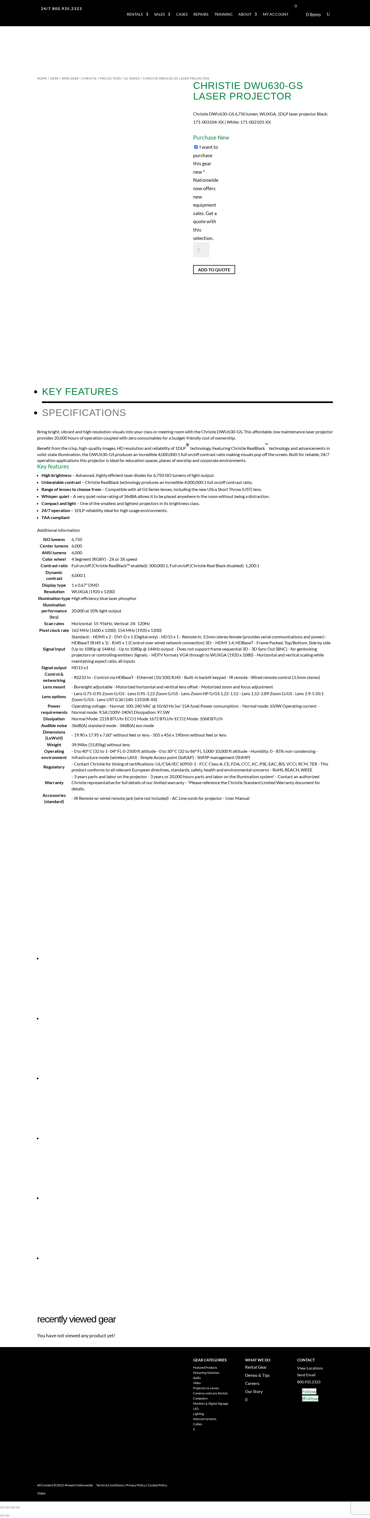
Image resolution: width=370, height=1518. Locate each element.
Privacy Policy (136, 1485)
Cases (181, 14)
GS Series (132, 78)
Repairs (200, 14)
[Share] (12, 1507)
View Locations (310, 1368)
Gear (54, 78)
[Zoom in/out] (2, 1507)
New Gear (70, 78)
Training (223, 14)
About (244, 14)
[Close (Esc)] (17, 1507)
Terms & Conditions (110, 1485)
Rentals (135, 14)
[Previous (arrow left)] (2, 1515)
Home (42, 78)
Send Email (306, 1374)
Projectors (110, 78)
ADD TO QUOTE (214, 269)
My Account (275, 14)
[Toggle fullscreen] (7, 1507)
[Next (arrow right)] (7, 1515)
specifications (84, 412)
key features (80, 391)
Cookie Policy (157, 1485)
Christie (89, 78)
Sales (159, 14)
